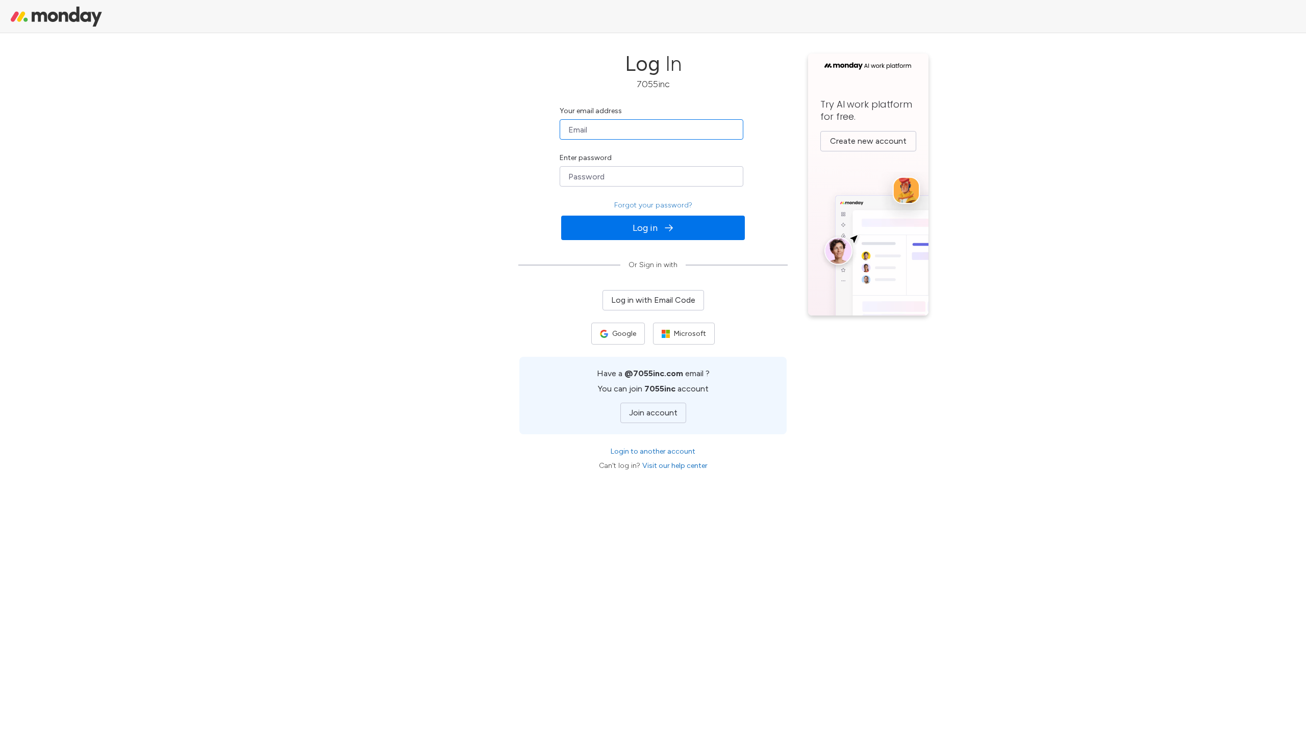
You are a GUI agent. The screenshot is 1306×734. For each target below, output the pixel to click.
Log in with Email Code (653, 300)
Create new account (868, 141)
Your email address (591, 111)
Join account (653, 412)
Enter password (586, 157)
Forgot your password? (653, 205)
